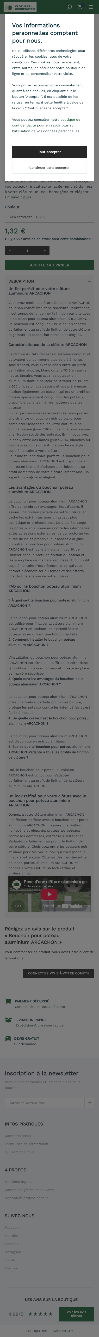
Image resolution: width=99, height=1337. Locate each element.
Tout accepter (49, 152)
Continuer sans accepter (49, 168)
